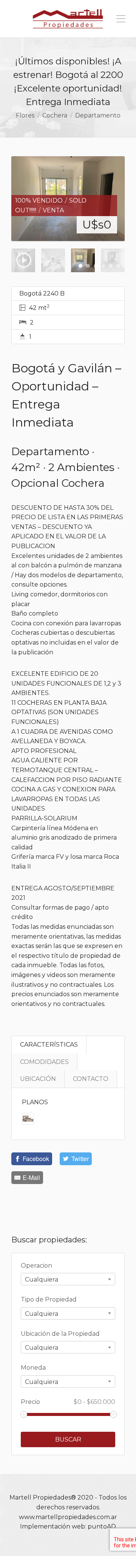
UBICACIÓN (38, 1078)
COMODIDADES (44, 1061)
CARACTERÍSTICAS (49, 1044)
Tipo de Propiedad (49, 1299)
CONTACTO (90, 1078)
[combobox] (68, 1279)
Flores (25, 115)
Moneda (33, 1367)
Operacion (36, 1265)
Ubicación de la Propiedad (60, 1333)
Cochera (54, 115)
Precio (68, 1401)
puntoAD (102, 1526)
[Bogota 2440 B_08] (68, 198)
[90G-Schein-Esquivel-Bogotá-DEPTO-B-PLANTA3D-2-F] (28, 1118)
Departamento (98, 115)
